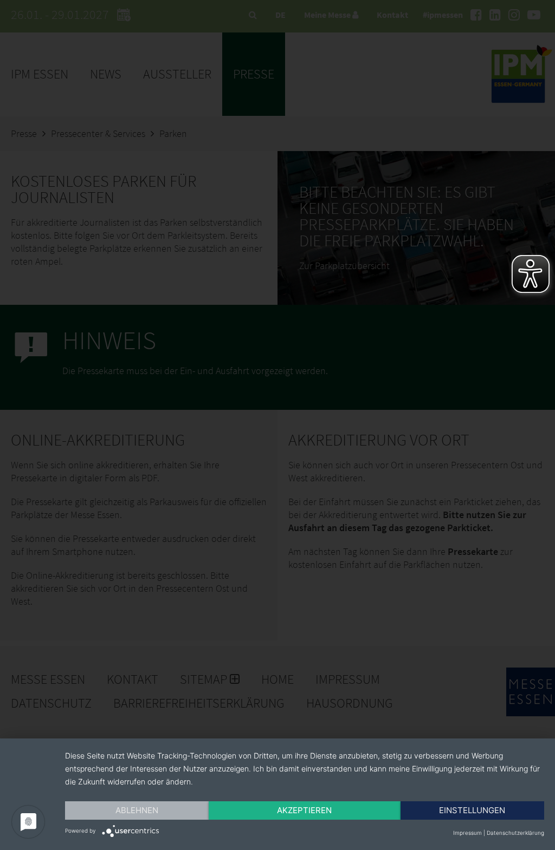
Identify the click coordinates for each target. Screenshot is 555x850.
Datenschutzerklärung (515, 832)
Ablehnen (136, 810)
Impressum (467, 832)
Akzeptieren (304, 810)
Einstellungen (472, 810)
